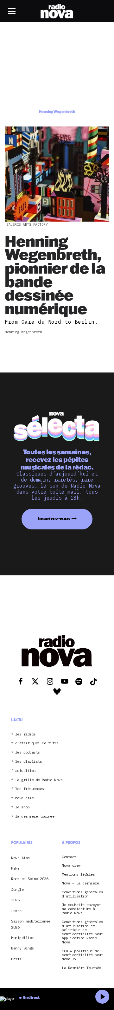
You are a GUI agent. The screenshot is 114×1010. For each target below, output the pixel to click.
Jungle (17, 889)
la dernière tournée (34, 816)
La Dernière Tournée (81, 968)
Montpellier (22, 937)
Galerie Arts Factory (27, 224)
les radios (25, 734)
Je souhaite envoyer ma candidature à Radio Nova (81, 909)
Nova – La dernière (80, 883)
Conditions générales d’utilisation (82, 894)
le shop (22, 807)
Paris (16, 958)
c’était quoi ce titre (37, 743)
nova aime (24, 798)
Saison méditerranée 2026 (30, 924)
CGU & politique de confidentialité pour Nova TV (82, 955)
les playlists (28, 762)
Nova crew (71, 866)
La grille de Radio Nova (39, 780)
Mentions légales (78, 874)
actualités (25, 771)
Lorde (16, 910)
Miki (15, 868)
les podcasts (27, 752)
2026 (15, 899)
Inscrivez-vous (54, 518)
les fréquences (29, 789)
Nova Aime (20, 857)
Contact (69, 857)
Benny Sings (22, 948)
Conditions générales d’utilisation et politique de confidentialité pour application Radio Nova (82, 932)
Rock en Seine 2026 (29, 878)
